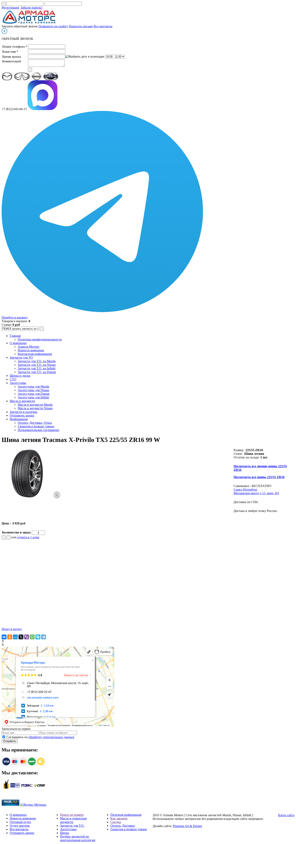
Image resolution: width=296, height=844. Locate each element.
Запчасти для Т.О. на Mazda (37, 361)
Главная (15, 335)
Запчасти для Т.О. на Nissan (37, 364)
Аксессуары (18, 383)
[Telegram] (43, 637)
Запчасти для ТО (21, 357)
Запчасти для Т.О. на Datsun (37, 372)
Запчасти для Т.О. (72, 825)
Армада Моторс (28, 346)
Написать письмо (81, 26)
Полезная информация (125, 814)
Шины (64, 833)
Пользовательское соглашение (38, 430)
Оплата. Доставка (122, 825)
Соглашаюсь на (40, 737)
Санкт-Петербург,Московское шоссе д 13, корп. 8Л (256, 491)
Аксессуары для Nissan (33, 390)
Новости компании (31, 350)
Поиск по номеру (72, 814)
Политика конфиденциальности (40, 339)
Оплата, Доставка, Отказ (35, 422)
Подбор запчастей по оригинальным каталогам (77, 838)
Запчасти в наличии (23, 412)
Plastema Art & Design (187, 826)
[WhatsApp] (32, 637)
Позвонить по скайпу (53, 26)
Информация (19, 419)
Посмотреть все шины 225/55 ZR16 (259, 477)
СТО (13, 379)
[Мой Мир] (15, 637)
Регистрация (10, 7)
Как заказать (118, 818)
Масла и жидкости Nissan (35, 408)
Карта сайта (286, 815)
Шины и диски (20, 375)
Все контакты (103, 26)
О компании (18, 343)
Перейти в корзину (15, 317)
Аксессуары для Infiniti (33, 397)
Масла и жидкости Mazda (35, 404)
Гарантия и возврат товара (36, 426)
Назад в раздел (12, 629)
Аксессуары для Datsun (34, 393)
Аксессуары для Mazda (33, 386)
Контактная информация (35, 354)
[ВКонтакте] (4, 637)
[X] (21, 637)
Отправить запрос (22, 415)
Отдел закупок (20, 825)
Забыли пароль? (31, 7)
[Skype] (37, 637)
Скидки (115, 822)
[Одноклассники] (9, 637)
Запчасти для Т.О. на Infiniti (36, 368)
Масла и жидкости (22, 401)
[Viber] (26, 637)
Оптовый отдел (20, 822)
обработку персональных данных (51, 737)
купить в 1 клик (28, 537)
